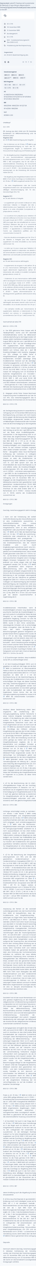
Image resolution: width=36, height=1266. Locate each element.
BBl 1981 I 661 (8, 891)
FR (26, 62)
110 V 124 (10, 653)
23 (7, 75)
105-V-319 (8, 85)
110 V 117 (18, 441)
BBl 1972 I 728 (18, 876)
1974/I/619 (7, 108)
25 (21, 75)
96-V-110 (15, 88)
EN (31, 62)
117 (22, 78)
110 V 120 (21, 367)
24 (14, 75)
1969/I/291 (15, 106)
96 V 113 (19, 593)
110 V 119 (27, 554)
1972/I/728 (23, 106)
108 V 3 (24, 675)
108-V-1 (15, 85)
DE (23, 62)
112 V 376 (6, 127)
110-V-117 (22, 85)
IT (28, 62)
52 (15, 78)
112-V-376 (8, 88)
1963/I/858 (7, 106)
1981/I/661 (14, 108)
